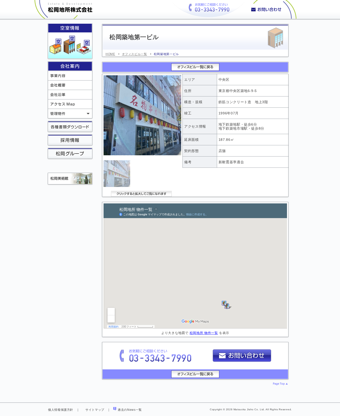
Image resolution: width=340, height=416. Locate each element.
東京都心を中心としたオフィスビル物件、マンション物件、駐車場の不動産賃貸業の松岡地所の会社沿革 (70, 94)
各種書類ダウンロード (70, 127)
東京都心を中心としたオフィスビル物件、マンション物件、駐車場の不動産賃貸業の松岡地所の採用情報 (70, 140)
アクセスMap (70, 104)
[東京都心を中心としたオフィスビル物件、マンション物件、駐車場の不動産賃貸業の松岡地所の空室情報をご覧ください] (70, 46)
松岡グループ (70, 154)
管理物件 (70, 113)
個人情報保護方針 (60, 410)
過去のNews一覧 (130, 409)
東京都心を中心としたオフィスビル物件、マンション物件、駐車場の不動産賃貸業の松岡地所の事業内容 (70, 75)
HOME (110, 54)
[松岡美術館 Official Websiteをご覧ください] (69, 177)
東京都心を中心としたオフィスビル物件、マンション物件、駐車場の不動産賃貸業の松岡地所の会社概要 (70, 85)
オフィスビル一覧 (134, 54)
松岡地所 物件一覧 (204, 333)
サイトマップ (94, 410)
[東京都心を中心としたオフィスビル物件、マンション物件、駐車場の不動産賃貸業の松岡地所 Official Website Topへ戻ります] (64, 15)
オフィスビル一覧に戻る (195, 67)
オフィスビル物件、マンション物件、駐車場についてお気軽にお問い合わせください (272, 9)
